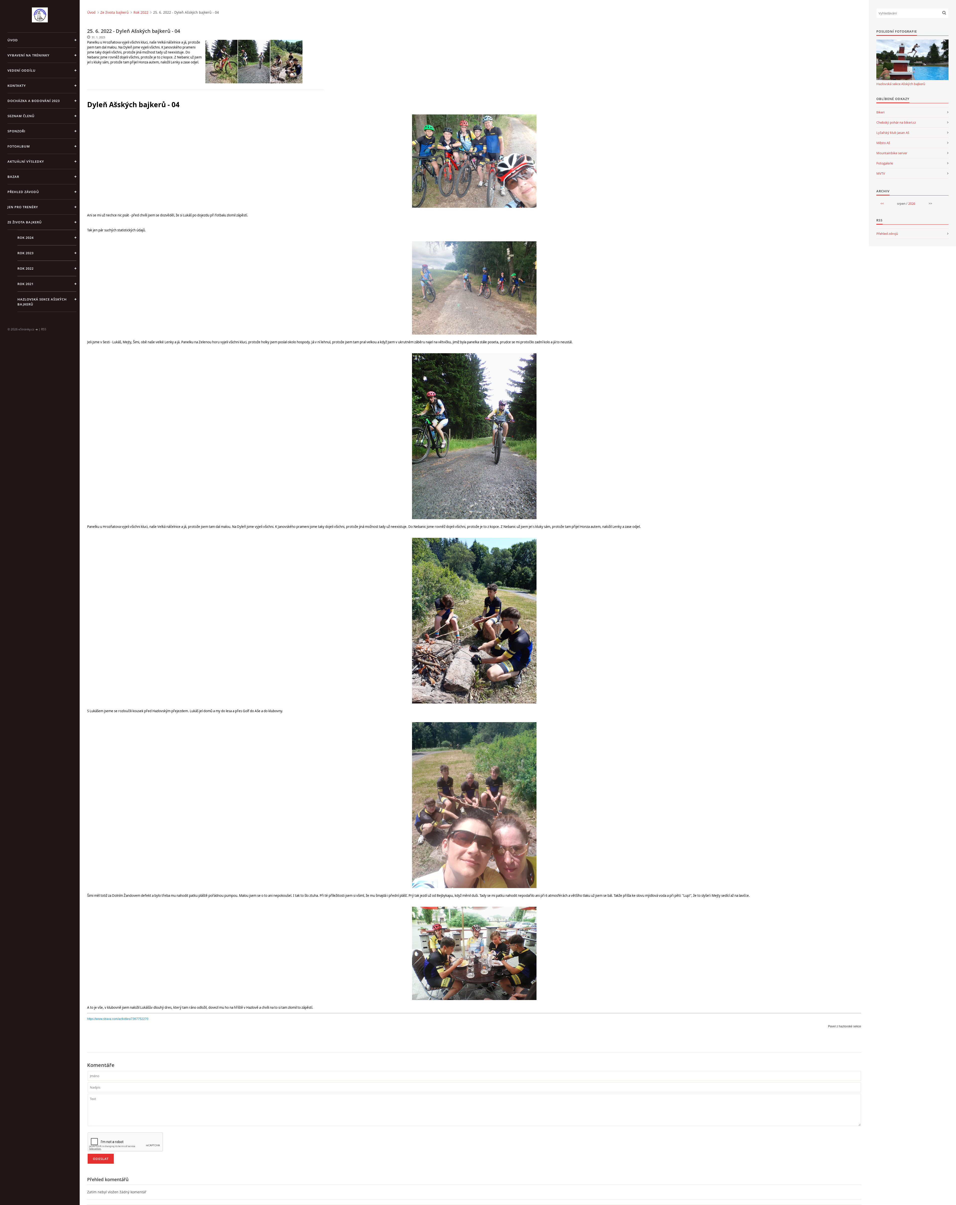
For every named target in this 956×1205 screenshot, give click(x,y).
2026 (911, 203)
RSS (43, 329)
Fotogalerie (884, 163)
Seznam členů (21, 116)
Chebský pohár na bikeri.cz (896, 122)
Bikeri (880, 112)
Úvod (12, 40)
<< (882, 203)
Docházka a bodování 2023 (33, 101)
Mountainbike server (891, 153)
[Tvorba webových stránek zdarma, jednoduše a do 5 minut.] (37, 329)
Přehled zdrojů (887, 233)
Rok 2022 (25, 268)
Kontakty (16, 85)
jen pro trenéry (22, 207)
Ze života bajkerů (24, 222)
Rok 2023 (25, 253)
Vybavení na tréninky (28, 55)
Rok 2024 (25, 237)
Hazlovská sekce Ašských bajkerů (42, 301)
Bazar (13, 176)
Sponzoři (16, 131)
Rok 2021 (25, 284)
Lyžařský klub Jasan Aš (892, 132)
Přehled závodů (23, 192)
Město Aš (883, 143)
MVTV (880, 173)
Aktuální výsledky (25, 161)
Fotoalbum (18, 146)
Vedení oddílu (21, 70)
